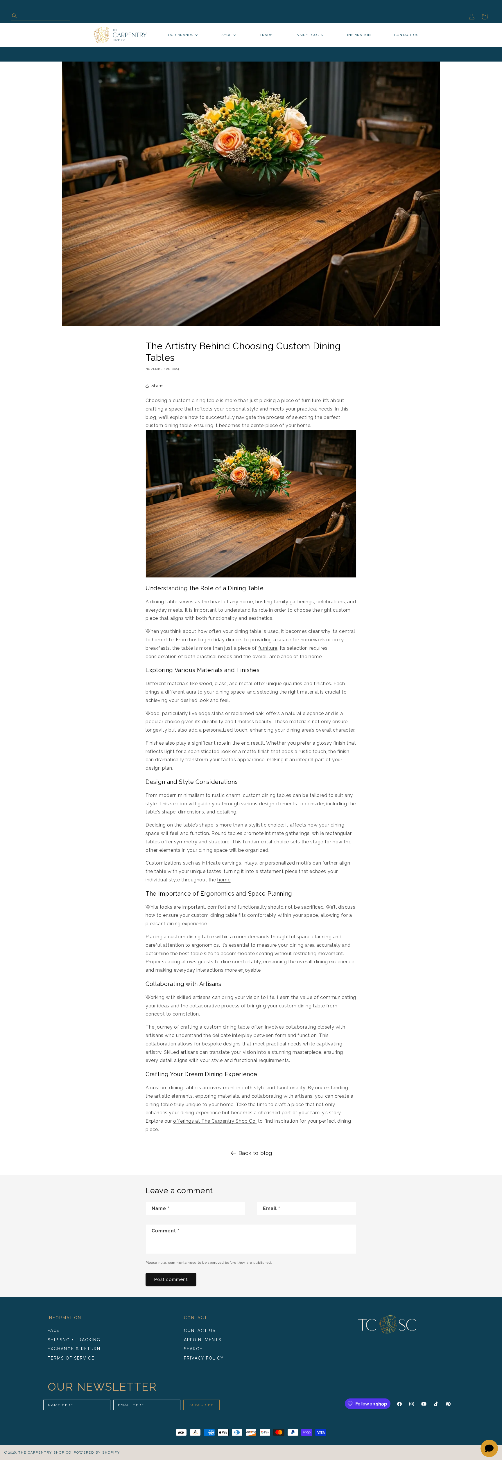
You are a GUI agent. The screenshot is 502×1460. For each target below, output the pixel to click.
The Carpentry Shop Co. (45, 1452)
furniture (267, 648)
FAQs (54, 1330)
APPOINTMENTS (202, 1339)
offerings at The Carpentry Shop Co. (215, 1121)
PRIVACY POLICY (204, 1358)
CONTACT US (200, 1330)
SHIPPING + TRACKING (74, 1339)
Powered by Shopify (97, 1452)
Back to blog (255, 1153)
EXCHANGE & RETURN (74, 1348)
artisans (189, 1052)
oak (259, 713)
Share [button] (157, 385)
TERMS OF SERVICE (71, 1358)
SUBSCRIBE (201, 1405)
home (223, 880)
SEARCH (193, 1348)
